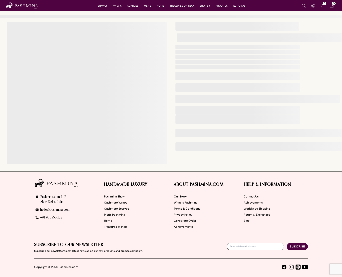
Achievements (183, 227)
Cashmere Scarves (116, 208)
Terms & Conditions (187, 208)
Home (108, 221)
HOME (160, 5)
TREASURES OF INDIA (182, 5)
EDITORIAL (239, 5)
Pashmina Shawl (114, 196)
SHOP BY (205, 5)
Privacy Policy (183, 215)
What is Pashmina (185, 202)
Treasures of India (116, 227)
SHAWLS (103, 5)
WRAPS (117, 5)
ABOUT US (222, 5)
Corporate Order (185, 221)
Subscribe (297, 246)
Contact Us (251, 196)
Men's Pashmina (114, 215)
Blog (247, 221)
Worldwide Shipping (257, 208)
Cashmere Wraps (115, 202)
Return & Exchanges (257, 215)
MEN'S (147, 5)
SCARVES (132, 5)
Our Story (180, 196)
